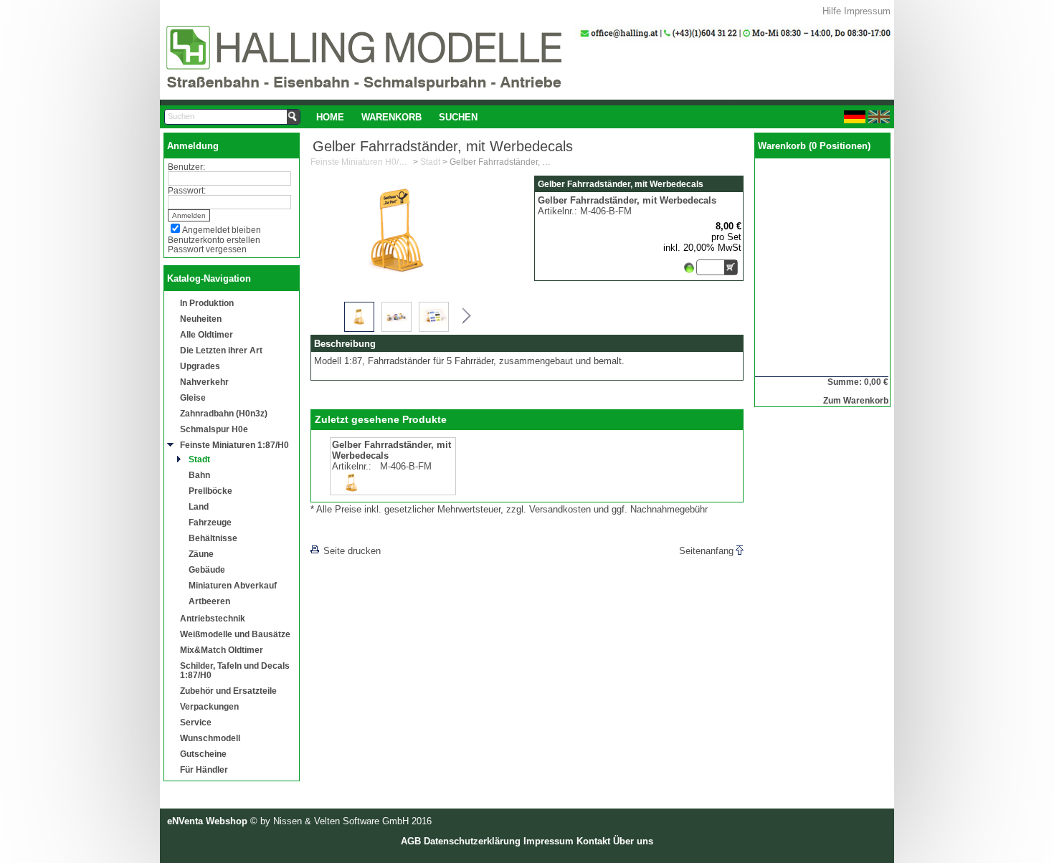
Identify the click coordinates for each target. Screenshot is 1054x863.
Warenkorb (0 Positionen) (814, 145)
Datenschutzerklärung (472, 841)
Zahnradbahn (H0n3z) (223, 413)
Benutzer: (186, 166)
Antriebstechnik (212, 618)
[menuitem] (330, 116)
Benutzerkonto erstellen (214, 239)
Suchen (458, 117)
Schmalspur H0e (214, 429)
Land (199, 506)
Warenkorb (391, 117)
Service (196, 722)
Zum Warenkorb (855, 400)
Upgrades (200, 366)
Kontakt (593, 841)
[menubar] (397, 116)
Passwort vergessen (207, 249)
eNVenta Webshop (207, 821)
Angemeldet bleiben (221, 229)
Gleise (193, 397)
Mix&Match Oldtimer (221, 649)
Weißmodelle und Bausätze (235, 634)
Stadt (199, 459)
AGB (411, 841)
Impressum (867, 11)
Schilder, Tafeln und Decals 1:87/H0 (235, 670)
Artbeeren (209, 601)
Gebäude (207, 569)
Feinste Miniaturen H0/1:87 (360, 162)
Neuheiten (201, 318)
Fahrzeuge (210, 522)
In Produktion (207, 302)
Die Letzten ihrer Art (221, 350)
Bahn (199, 475)
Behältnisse (213, 538)
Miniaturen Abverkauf (233, 585)
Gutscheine (203, 753)
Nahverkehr (204, 381)
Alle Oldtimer (206, 334)
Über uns (633, 841)
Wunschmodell (210, 738)
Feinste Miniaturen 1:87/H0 (234, 444)
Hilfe (831, 11)
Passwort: (187, 190)
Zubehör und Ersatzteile (228, 690)
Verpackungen (209, 706)
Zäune (201, 553)
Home (330, 117)
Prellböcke (210, 490)
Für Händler (204, 769)
